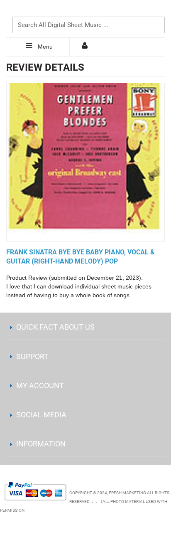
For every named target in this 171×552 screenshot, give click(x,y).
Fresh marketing (127, 492)
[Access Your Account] (85, 47)
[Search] (156, 11)
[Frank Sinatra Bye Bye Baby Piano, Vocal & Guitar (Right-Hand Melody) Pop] (85, 162)
